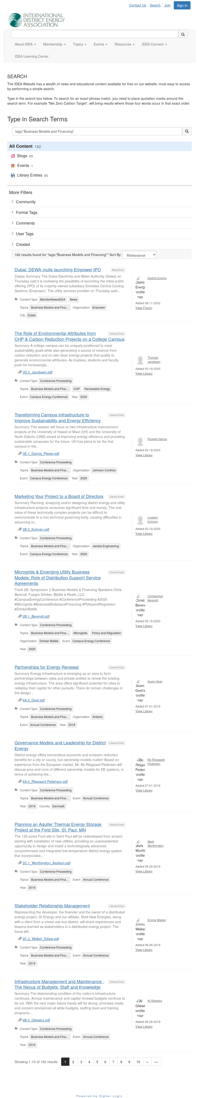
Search (155, 5)
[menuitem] (139, 4)
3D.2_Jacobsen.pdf (37, 372)
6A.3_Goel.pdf (34, 700)
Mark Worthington (156, 843)
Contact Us (137, 5)
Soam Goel (155, 681)
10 (138, 1061)
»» (156, 1061)
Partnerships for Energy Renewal (47, 667)
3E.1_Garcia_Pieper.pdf (41, 453)
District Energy (157, 278)
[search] (183, 34)
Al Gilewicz (155, 1000)
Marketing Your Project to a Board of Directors (59, 496)
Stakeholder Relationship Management (52, 905)
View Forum (143, 307)
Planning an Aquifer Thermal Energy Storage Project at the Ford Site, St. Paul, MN (58, 827)
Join (167, 5)
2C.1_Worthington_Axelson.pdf (46, 862)
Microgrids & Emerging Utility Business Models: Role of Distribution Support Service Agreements (58, 577)
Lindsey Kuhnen (153, 519)
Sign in (182, 5)
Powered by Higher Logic (99, 1096)
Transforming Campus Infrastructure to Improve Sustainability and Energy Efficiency (58, 417)
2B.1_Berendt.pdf (36, 616)
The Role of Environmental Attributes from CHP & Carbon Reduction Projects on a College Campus (69, 336)
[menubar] (151, 4)
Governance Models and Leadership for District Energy (60, 745)
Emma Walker (157, 920)
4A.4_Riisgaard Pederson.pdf (45, 781)
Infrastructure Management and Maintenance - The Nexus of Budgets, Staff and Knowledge (59, 984)
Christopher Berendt (155, 598)
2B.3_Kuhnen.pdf (36, 529)
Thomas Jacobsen (154, 359)
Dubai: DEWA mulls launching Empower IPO (58, 269)
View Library (144, 373)
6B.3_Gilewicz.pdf (36, 1020)
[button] (25, 44)
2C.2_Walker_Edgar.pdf (41, 938)
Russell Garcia (157, 439)
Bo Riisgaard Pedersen (156, 761)
